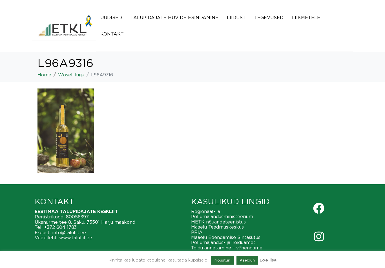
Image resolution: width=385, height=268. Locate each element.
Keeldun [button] (247, 260)
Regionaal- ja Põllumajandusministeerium (222, 214)
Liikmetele (306, 17)
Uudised (111, 17)
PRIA (197, 232)
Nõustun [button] (222, 260)
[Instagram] (318, 236)
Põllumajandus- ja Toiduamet (223, 242)
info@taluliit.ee (69, 232)
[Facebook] (318, 208)
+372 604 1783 (60, 227)
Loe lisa (268, 260)
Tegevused (269, 17)
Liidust (236, 17)
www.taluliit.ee (75, 237)
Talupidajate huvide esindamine (174, 17)
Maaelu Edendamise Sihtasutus (225, 237)
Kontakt (112, 33)
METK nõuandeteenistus (218, 221)
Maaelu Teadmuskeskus (217, 226)
